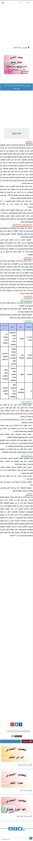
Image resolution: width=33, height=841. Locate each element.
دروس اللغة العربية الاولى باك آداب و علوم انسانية (18, 731)
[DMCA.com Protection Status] (16, 737)
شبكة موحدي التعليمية (6, 839)
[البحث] (21, 2)
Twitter (16, 724)
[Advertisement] (16, 27)
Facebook (20, 724)
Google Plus (12, 724)
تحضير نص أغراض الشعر (25, 765)
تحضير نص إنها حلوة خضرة (24, 816)
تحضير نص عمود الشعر (26, 790)
